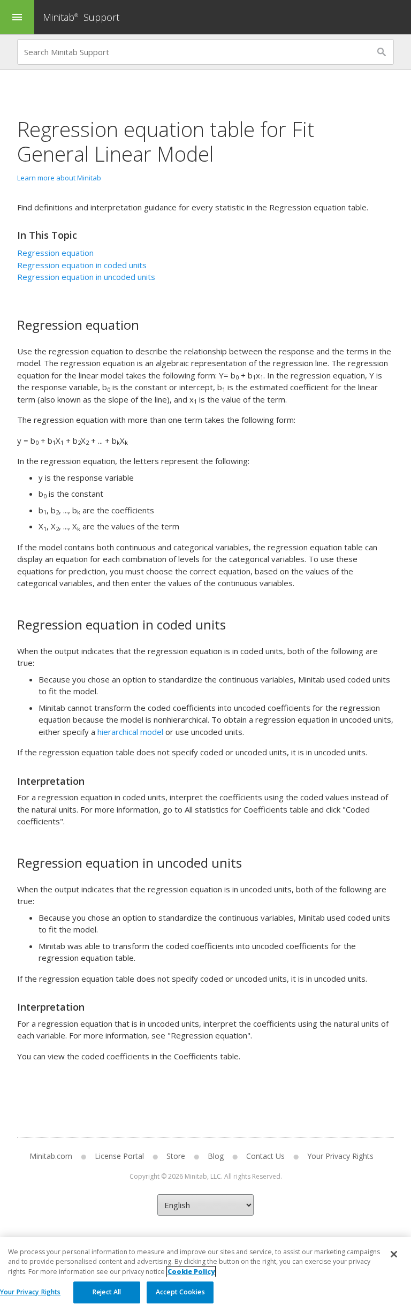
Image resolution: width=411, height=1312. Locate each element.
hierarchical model (130, 731)
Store (175, 1156)
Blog (216, 1156)
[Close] (394, 1254)
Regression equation (55, 252)
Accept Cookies (180, 1291)
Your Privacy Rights (30, 1291)
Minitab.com (50, 1156)
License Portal (119, 1156)
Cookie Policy (191, 1271)
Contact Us (265, 1156)
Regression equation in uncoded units (86, 276)
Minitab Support (81, 17)
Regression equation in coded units (82, 265)
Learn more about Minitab (59, 178)
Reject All (107, 1291)
